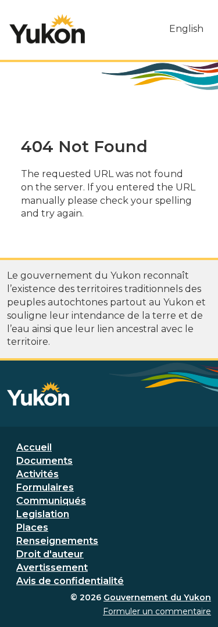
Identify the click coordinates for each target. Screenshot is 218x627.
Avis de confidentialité (70, 580)
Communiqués (51, 500)
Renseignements (57, 540)
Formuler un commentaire (157, 611)
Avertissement (52, 567)
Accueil (34, 447)
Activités (37, 474)
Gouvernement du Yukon (157, 597)
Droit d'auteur (50, 554)
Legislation (42, 514)
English (186, 28)
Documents (44, 460)
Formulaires (45, 487)
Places (32, 527)
